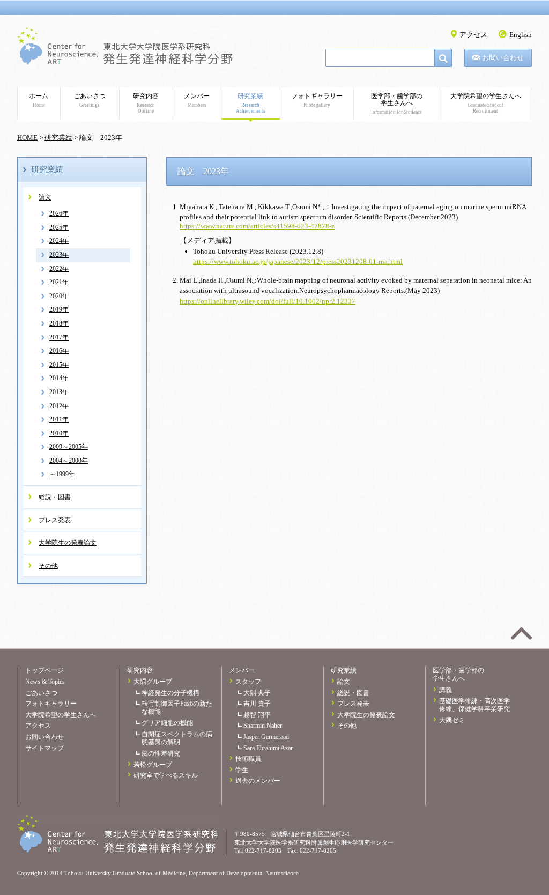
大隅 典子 (257, 693)
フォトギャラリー (317, 100)
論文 (45, 197)
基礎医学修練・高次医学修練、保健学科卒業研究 (474, 705)
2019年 (59, 309)
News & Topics (45, 681)
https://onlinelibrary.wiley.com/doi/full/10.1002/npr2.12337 (267, 301)
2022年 (59, 268)
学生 (241, 770)
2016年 (59, 350)
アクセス (473, 35)
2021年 (59, 282)
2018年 (59, 323)
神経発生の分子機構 (170, 693)
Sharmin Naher (262, 725)
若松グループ (152, 764)
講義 (445, 690)
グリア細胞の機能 (167, 723)
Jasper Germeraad (266, 737)
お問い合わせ (503, 58)
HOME (27, 138)
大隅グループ (152, 681)
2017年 (59, 337)
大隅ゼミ (452, 720)
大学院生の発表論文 (68, 542)
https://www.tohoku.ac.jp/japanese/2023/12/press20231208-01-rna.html (298, 261)
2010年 (59, 433)
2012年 (59, 406)
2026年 (59, 213)
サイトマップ (44, 748)
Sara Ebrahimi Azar (268, 748)
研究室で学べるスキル (165, 775)
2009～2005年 (68, 446)
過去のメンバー (257, 781)
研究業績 (250, 103)
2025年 (59, 227)
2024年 (59, 241)
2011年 (59, 419)
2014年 (59, 378)
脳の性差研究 (161, 753)
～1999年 (62, 474)
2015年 (59, 364)
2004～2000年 (68, 460)
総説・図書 (55, 497)
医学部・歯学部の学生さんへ (396, 103)
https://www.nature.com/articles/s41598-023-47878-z (257, 226)
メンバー (197, 100)
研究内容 (146, 103)
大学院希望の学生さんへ (485, 103)
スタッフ (248, 681)
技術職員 (248, 759)
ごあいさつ (89, 100)
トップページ (44, 670)
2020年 (59, 296)
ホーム (38, 100)
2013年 (59, 392)
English (520, 35)
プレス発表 (55, 520)
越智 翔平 (257, 715)
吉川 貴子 (257, 703)
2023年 (59, 254)
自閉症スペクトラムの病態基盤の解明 (177, 738)
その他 (48, 565)
